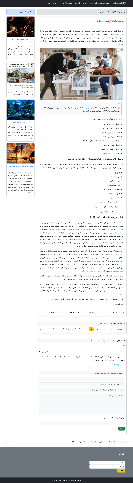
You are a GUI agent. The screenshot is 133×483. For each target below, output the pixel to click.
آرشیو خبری (93, 3)
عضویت (121, 470)
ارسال (121, 428)
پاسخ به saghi (120, 365)
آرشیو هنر (76, 3)
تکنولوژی (84, 3)
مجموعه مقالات (103, 3)
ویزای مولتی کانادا (88, 107)
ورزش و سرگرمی (52, 3)
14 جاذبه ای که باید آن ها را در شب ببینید (21, 122)
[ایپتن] (119, 3)
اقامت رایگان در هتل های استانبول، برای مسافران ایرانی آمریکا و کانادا (21, 86)
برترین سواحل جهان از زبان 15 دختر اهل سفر (21, 167)
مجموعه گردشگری (66, 3)
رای (91, 329)
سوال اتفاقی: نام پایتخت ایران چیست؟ (111, 418)
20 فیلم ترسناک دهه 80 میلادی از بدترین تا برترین (21, 40)
